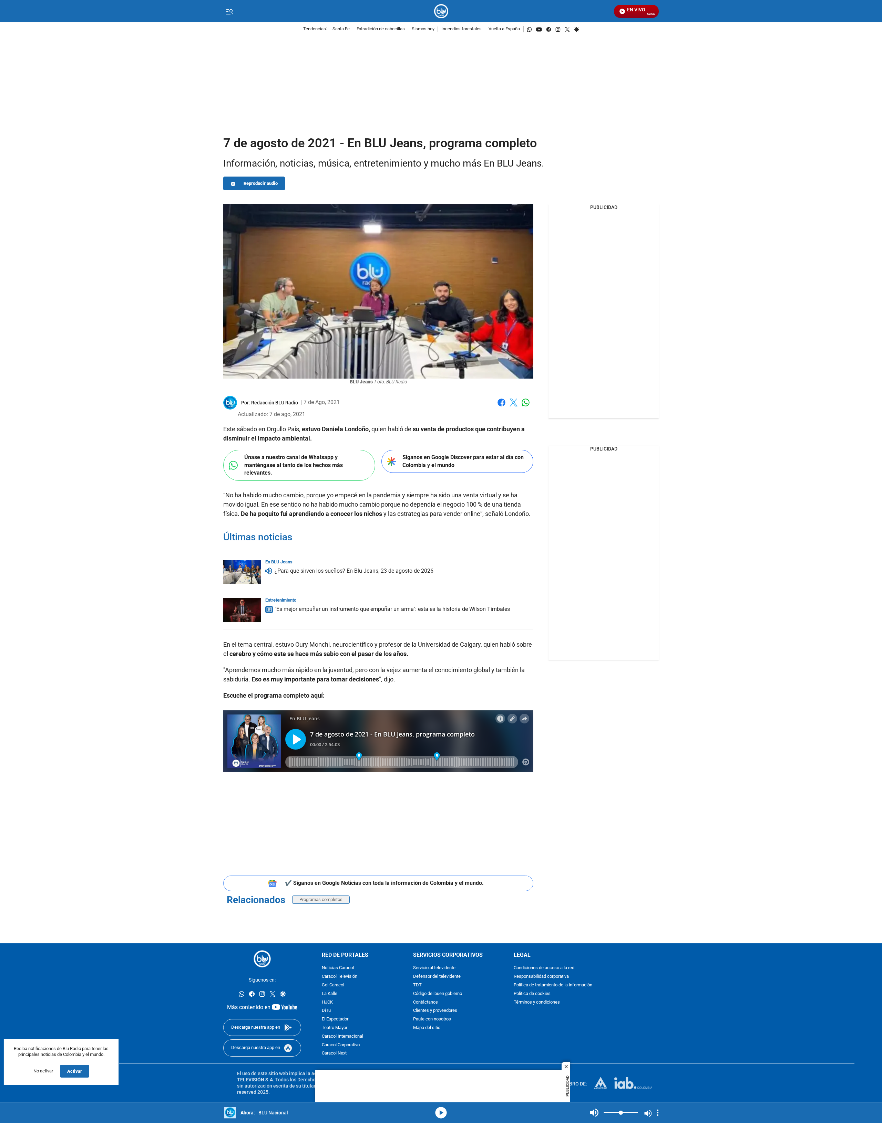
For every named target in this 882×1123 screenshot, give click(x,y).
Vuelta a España (504, 29)
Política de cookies (532, 994)
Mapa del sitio (426, 1028)
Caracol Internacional (342, 1036)
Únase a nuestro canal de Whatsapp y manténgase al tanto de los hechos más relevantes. (293, 465)
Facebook (501, 406)
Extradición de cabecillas (381, 29)
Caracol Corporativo (341, 1045)
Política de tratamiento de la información (553, 985)
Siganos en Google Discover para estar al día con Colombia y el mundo (463, 461)
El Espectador (335, 1019)
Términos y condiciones (537, 1002)
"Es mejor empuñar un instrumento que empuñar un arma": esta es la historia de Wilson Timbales (392, 609)
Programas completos (320, 899)
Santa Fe (341, 29)
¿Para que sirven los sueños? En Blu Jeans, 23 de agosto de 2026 (354, 571)
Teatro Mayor (334, 1028)
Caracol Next (334, 1053)
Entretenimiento (280, 600)
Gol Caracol (333, 985)
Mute (594, 1113)
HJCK (327, 1002)
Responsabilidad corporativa (541, 977)
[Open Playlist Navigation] (658, 1112)
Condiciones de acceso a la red (544, 968)
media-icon (441, 1112)
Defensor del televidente (437, 977)
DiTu (326, 1011)
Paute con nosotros (432, 1019)
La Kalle (329, 994)
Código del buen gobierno (437, 994)
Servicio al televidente (434, 968)
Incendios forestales (461, 29)
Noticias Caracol (338, 968)
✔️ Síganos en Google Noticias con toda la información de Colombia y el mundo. (384, 883)
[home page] (441, 11)
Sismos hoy (423, 29)
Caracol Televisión (339, 977)
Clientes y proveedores (435, 1011)
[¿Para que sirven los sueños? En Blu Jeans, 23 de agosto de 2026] (242, 572)
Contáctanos (425, 1002)
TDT (417, 985)
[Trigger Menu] (229, 11)
